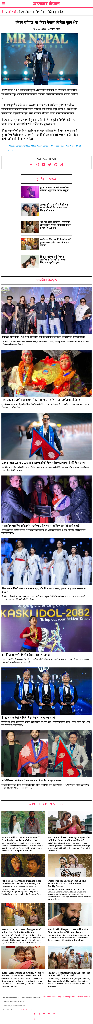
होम (3, 12)
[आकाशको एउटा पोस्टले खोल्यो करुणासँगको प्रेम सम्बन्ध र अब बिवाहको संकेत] (30, 209)
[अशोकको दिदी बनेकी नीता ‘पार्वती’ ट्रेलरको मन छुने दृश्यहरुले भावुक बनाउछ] (30, 244)
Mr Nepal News (58, 146)
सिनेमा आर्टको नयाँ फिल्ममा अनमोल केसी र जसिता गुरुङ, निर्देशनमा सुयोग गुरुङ (53, 259)
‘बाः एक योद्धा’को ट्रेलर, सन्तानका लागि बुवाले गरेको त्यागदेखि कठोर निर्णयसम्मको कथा (55, 225)
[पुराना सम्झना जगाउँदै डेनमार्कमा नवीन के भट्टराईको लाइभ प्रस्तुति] (30, 192)
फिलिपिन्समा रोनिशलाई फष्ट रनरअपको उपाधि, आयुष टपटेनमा (31, 780)
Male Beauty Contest (40, 146)
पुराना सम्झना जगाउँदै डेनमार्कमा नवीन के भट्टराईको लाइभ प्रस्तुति (54, 189)
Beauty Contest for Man (20, 146)
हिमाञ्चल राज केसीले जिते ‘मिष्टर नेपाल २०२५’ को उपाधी (28, 717)
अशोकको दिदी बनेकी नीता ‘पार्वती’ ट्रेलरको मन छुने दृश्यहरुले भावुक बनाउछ (55, 242)
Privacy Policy (56, 996)
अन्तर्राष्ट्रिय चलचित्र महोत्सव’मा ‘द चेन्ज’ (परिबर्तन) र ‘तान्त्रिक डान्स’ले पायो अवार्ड (40, 526)
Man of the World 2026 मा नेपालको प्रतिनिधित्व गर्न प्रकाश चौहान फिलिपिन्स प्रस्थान (43, 463)
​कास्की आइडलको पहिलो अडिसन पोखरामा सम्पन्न (25, 655)
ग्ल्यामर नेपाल (55, 29)
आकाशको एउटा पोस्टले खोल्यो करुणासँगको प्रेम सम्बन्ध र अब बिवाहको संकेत (54, 207)
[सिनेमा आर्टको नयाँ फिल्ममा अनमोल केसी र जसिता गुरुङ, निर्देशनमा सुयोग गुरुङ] (30, 261)
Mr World (70, 146)
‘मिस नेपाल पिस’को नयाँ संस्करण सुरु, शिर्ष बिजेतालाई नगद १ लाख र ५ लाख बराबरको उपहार (43, 590)
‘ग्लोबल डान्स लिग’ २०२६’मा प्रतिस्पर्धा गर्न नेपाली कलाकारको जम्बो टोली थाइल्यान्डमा (43, 337)
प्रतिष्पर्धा (12, 12)
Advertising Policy (68, 996)
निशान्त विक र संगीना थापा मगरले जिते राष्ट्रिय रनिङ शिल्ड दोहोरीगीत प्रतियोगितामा (41, 400)
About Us (87, 996)
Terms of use (46, 996)
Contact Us (79, 996)
